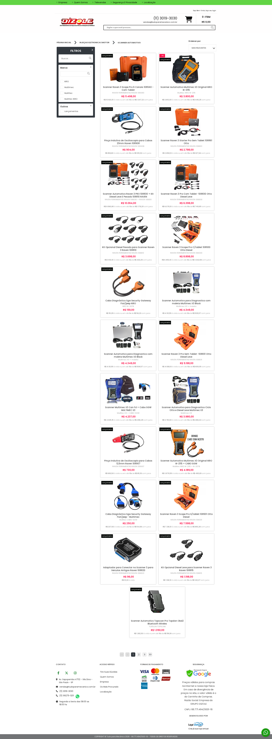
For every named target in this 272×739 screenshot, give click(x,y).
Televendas (99, 2)
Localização (149, 2)
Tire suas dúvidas (108, 671)
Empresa (61, 2)
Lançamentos (71, 111)
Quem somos (80, 2)
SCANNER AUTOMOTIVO (129, 42)
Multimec (69, 87)
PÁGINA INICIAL (64, 43)
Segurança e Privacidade (124, 2)
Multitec (68, 93)
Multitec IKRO (70, 99)
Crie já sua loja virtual (198, 728)
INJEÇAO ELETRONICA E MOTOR (94, 43)
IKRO (66, 81)
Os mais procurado (109, 686)
